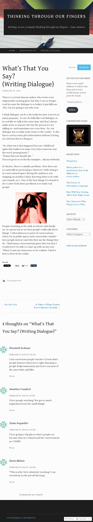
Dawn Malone (17, 460)
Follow (72, 110)
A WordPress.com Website (20, 518)
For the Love (9, 304)
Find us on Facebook (76, 246)
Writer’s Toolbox (50, 51)
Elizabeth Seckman (19, 348)
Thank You (71, 161)
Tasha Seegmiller (18, 423)
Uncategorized (14, 281)
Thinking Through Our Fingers (46, 16)
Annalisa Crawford (20, 389)
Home (12, 51)
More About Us (28, 51)
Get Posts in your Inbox (78, 78)
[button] (73, 138)
